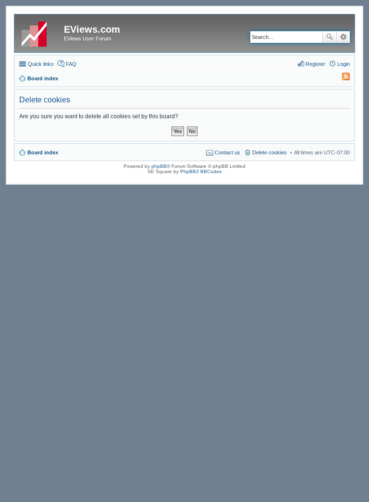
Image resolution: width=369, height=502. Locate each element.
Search (329, 37)
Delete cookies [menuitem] (269, 152)
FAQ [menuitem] (71, 64)
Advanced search (343, 37)
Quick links (41, 64)
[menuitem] (341, 78)
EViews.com (92, 29)
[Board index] (40, 32)
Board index (42, 152)
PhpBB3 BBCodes (200, 171)
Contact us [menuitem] (227, 152)
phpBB (159, 166)
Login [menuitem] (343, 64)
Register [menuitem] (315, 64)
